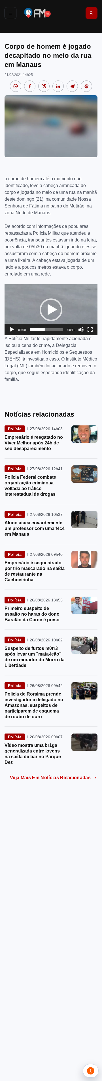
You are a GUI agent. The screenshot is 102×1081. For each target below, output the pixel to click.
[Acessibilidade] (91, 1071)
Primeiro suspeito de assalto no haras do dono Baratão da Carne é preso (32, 614)
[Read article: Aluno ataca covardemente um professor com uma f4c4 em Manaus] (84, 519)
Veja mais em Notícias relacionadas (50, 777)
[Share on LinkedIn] (58, 86)
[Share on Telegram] (72, 86)
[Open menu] (10, 13)
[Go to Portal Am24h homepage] (37, 13)
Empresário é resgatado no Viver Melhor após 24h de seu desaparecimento (34, 443)
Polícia (15, 429)
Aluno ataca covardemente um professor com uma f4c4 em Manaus (35, 528)
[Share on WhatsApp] (15, 86)
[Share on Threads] (86, 86)
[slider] (46, 329)
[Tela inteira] (90, 329)
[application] (51, 309)
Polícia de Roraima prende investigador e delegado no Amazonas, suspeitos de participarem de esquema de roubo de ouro (34, 705)
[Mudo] (81, 329)
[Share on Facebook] (29, 86)
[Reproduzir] (12, 329)
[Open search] (91, 13)
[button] (51, 309)
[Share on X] (44, 86)
